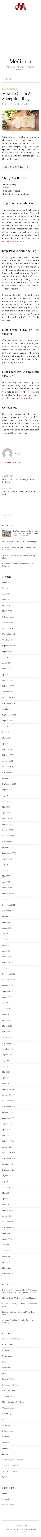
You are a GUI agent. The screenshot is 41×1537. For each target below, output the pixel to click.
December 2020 (8, 974)
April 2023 (6, 813)
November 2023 (8, 772)
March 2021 (6, 957)
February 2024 (8, 755)
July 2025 (5, 657)
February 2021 (8, 962)
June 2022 (6, 870)
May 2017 (6, 1193)
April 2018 (6, 1129)
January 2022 (7, 899)
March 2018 (6, 1135)
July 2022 (5, 865)
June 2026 (6, 594)
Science (5, 1442)
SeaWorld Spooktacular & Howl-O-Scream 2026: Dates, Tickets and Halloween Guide (19, 1291)
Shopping (6, 1448)
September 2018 (8, 1118)
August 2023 (7, 790)
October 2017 (7, 1164)
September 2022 (9, 853)
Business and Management (13, 1339)
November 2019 (8, 1043)
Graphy (32, 1529)
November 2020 (8, 980)
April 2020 (6, 1020)
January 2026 (7, 623)
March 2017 (6, 1204)
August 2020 (7, 997)
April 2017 (6, 1199)
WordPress (17, 1529)
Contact (5, 1499)
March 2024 (7, 749)
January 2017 (7, 1216)
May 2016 (6, 1256)
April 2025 (6, 674)
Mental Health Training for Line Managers (19, 1298)
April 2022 (6, 882)
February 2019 (8, 1089)
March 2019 (7, 1083)
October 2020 (7, 985)
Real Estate (7, 1425)
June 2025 (6, 663)
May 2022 (6, 876)
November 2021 (8, 911)
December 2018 (8, 1101)
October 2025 (7, 640)
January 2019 (7, 1095)
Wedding (6, 1477)
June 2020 (6, 1009)
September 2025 (9, 646)
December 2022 (8, 836)
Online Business (8, 1408)
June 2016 (6, 1250)
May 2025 (6, 669)
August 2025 (7, 651)
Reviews (5, 1437)
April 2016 (6, 1262)
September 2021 (8, 922)
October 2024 (7, 709)
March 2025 (7, 680)
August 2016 (7, 1239)
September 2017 (8, 1170)
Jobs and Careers (9, 1396)
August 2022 (7, 859)
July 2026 (6, 588)
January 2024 (7, 761)
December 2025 (8, 628)
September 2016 (8, 1233)
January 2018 (7, 1147)
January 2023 (7, 830)
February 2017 (8, 1210)
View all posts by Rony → (13, 462)
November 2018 (8, 1106)
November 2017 (8, 1158)
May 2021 (6, 945)
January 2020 (7, 1037)
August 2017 (7, 1176)
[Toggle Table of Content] (26, 167)
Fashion (5, 1362)
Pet (3, 1419)
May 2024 (6, 738)
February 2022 (8, 893)
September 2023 (9, 784)
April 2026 (6, 605)
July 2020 (6, 1003)
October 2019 (7, 1049)
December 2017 (8, 1153)
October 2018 (7, 1112)
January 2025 (7, 692)
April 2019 (6, 1078)
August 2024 (7, 721)
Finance (5, 1373)
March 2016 (7, 1268)
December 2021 (8, 905)
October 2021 (7, 916)
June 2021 (6, 939)
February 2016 (8, 1274)
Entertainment (8, 1356)
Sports (5, 1454)
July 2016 (5, 1245)
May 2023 (6, 807)
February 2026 (8, 617)
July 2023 (6, 795)
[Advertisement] (20, 35)
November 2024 (8, 703)
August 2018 (7, 1124)
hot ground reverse (28, 398)
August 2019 (7, 1055)
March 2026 (7, 611)
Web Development (10, 1471)
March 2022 (7, 888)
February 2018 (8, 1141)
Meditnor (20, 61)
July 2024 (6, 726)
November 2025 (8, 634)
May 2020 (6, 1014)
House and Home (9, 89)
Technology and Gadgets (12, 1460)
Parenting (6, 1414)
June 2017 (6, 1187)
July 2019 (5, 1060)
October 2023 (7, 778)
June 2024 (6, 732)
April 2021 (6, 951)
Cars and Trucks (8, 1344)
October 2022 (7, 847)
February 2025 (8, 686)
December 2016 (8, 1222)
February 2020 (8, 1032)
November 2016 (8, 1227)
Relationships (7, 1431)
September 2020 (9, 991)
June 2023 (6, 801)
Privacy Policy (8, 1505)
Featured (6, 1368)
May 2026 (6, 599)
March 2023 (7, 818)
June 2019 (6, 1066)
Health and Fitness (10, 1385)
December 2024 (8, 697)
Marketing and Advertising (13, 1402)
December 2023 (8, 767)
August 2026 (7, 582)
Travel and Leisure (10, 1465)
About (4, 1493)
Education (6, 1350)
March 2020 (7, 1026)
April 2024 (6, 744)
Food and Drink (8, 1379)
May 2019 (6, 1072)
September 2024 (9, 715)
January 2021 (7, 968)
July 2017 (5, 1181)
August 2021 (7, 928)
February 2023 (8, 824)
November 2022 (8, 841)
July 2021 (5, 934)
